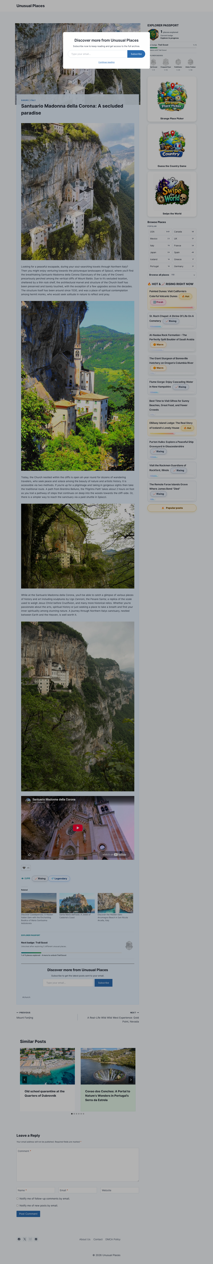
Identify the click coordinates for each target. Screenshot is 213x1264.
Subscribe (136, 53)
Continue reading (106, 62)
